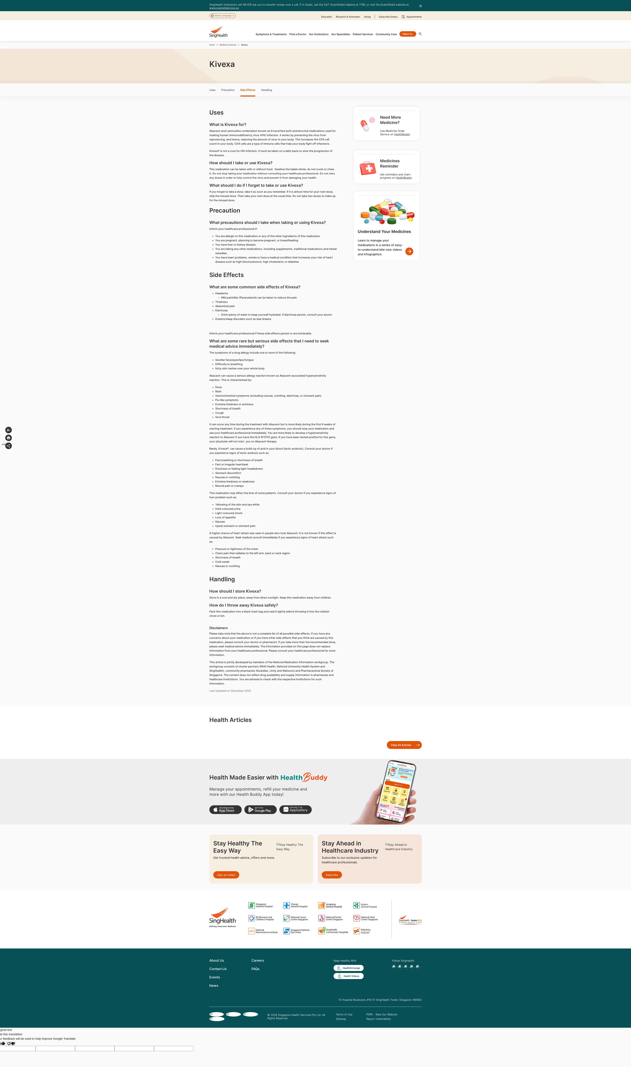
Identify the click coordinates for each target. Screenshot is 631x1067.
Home (212, 45)
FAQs (255, 969)
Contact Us (218, 969)
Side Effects (247, 90)
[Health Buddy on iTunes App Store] (225, 809)
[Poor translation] (11, 1043)
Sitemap (341, 1018)
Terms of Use (344, 1014)
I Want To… (408, 34)
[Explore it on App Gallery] (295, 809)
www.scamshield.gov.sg (224, 8)
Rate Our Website (386, 1014)
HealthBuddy (402, 134)
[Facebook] (394, 967)
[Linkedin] (406, 967)
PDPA (369, 1014)
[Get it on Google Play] (260, 809)
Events (214, 977)
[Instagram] (412, 967)
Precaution (227, 90)
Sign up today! (226, 874)
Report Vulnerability (378, 1018)
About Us (216, 960)
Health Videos (351, 976)
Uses (212, 90)
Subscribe (332, 874)
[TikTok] (400, 967)
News (213, 986)
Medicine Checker (228, 45)
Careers (257, 960)
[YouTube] (418, 967)
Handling (266, 90)
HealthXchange (351, 968)
